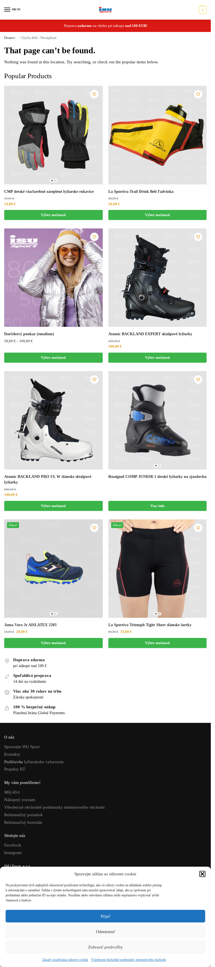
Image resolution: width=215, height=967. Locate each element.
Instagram (13, 852)
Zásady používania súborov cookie (65, 960)
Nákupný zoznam (19, 799)
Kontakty (12, 754)
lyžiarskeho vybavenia (34, 762)
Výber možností (53, 215)
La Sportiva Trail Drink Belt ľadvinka (141, 191)
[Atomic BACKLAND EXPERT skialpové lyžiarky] (157, 277)
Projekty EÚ (14, 769)
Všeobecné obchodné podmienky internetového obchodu (128, 960)
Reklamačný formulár (23, 822)
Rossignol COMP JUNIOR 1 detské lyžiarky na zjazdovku (157, 477)
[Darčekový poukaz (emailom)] (53, 277)
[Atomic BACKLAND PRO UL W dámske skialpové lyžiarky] (53, 420)
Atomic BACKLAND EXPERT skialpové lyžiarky (150, 334)
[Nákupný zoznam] (94, 94)
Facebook (12, 845)
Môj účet (12, 792)
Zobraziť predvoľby (105, 947)
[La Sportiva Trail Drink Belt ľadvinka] (157, 135)
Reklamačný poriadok (23, 815)
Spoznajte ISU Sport (21, 746)
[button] (202, 874)
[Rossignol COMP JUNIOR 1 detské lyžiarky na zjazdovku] (157, 420)
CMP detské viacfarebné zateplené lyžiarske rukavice (49, 191)
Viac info (157, 506)
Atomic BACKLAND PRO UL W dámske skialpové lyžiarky (47, 479)
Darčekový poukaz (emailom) (29, 334)
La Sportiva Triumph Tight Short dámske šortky (149, 625)
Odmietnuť (105, 931)
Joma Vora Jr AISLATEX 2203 (31, 625)
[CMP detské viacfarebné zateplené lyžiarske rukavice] (53, 135)
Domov (9, 38)
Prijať (105, 916)
